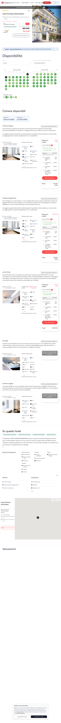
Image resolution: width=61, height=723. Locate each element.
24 (9, 86)
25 (13, 86)
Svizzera (4, 21)
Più (24, 166)
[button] (39, 63)
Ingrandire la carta (56, 499)
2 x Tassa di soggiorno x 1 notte (47, 159)
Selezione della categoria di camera (42, 60)
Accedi (55, 2)
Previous (4, 153)
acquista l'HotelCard (15, 49)
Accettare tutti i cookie (38, 716)
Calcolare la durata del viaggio (9, 527)
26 (16, 86)
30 (6, 89)
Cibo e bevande (25, 452)
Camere (36, 452)
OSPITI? (4, 60)
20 (20, 83)
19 (16, 83)
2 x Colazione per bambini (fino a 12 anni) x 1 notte (48, 172)
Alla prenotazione (50, 178)
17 (9, 83)
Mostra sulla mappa (9, 24)
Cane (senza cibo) (47, 167)
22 (27, 83)
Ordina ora (47, 2)
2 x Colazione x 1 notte (48, 163)
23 (6, 86)
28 (33, 86)
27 (20, 86)
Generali (24, 463)
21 (33, 83)
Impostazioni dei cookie (20, 713)
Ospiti (5, 63)
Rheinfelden (15, 21)
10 (9, 80)
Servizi (48, 452)
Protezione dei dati (20, 711)
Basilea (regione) (9, 21)
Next (58, 22)
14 (33, 80)
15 (27, 80)
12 (16, 80)
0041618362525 (6, 514)
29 (27, 86)
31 (44, 86)
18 (13, 83)
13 (20, 80)
